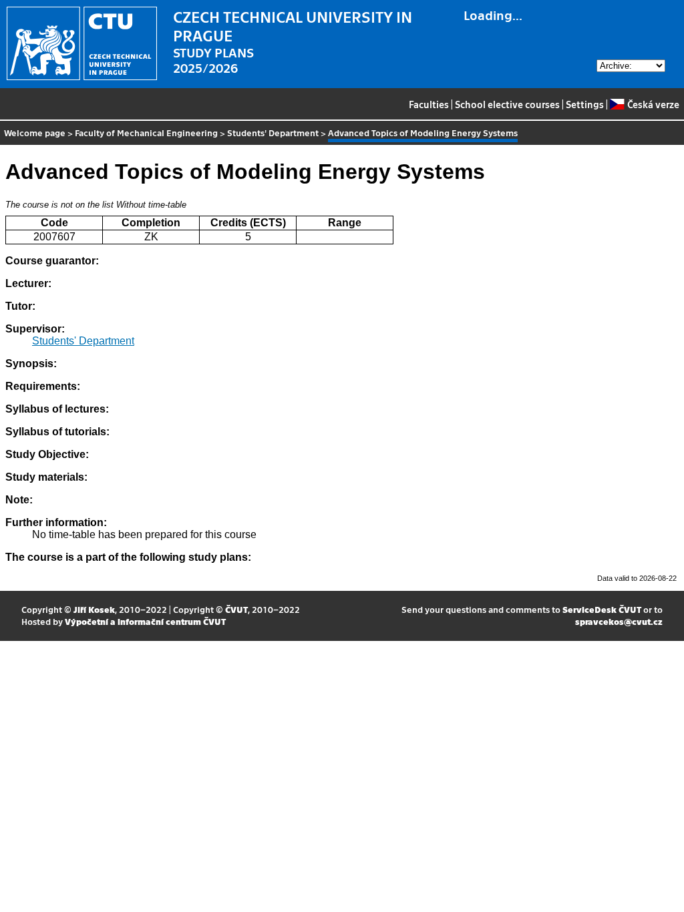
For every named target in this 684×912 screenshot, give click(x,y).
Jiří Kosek (94, 609)
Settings (585, 104)
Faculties (429, 104)
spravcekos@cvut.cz (619, 621)
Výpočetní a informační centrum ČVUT (145, 621)
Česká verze (653, 104)
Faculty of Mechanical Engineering (146, 133)
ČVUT (236, 609)
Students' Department (273, 133)
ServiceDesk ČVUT (601, 609)
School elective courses (507, 104)
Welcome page (34, 133)
